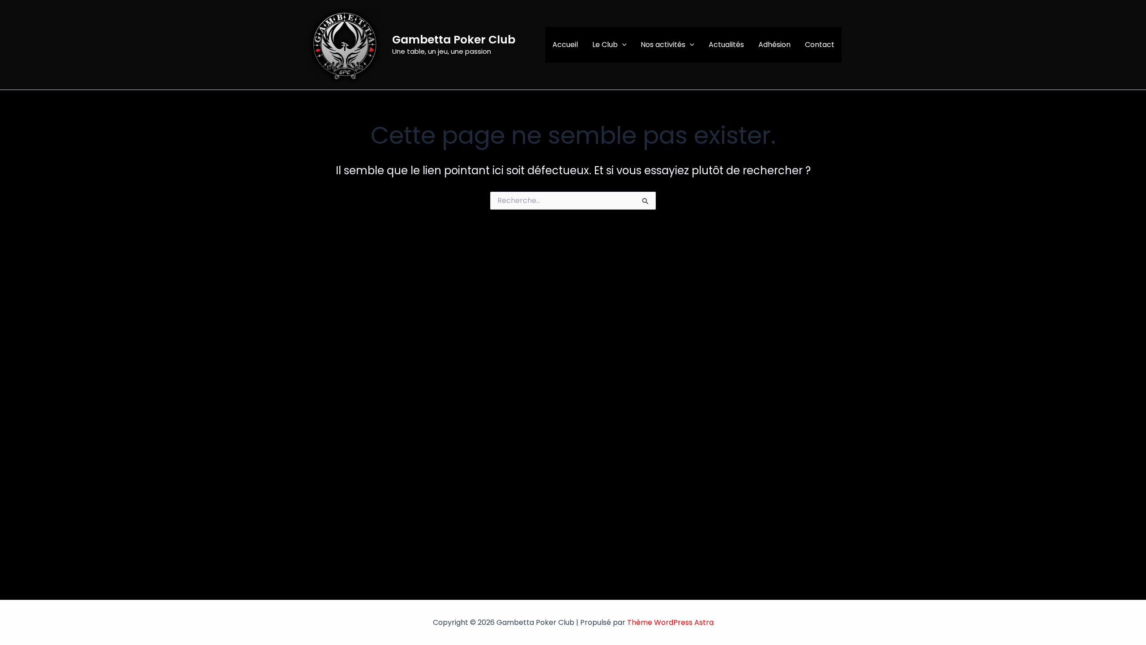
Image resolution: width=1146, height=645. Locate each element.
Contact (819, 44)
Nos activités (663, 44)
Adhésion (774, 44)
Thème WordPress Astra (670, 622)
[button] (622, 45)
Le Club (605, 44)
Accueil (565, 44)
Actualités (726, 44)
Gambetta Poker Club (453, 39)
